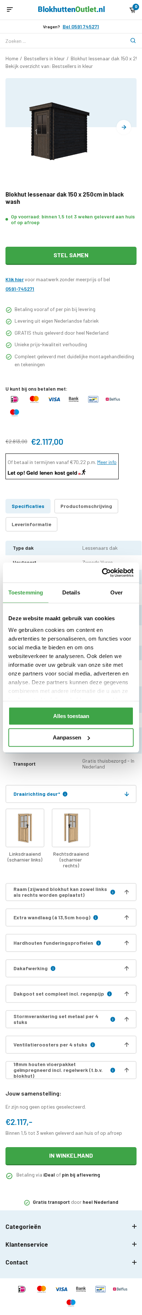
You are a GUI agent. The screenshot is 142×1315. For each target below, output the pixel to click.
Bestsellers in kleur (44, 58)
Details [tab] (71, 592)
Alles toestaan (71, 716)
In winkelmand (71, 1155)
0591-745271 (19, 289)
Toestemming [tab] (25, 592)
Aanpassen (67, 737)
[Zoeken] (129, 40)
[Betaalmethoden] (14, 403)
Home (11, 58)
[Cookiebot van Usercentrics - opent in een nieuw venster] (102, 572)
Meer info (107, 462)
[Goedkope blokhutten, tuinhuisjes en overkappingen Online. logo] (71, 10)
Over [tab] (116, 592)
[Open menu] (10, 10)
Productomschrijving (86, 506)
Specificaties (28, 506)
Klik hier (14, 279)
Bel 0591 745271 (81, 26)
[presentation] (124, 127)
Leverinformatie (31, 524)
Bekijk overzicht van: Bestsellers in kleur (49, 66)
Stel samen (71, 254)
